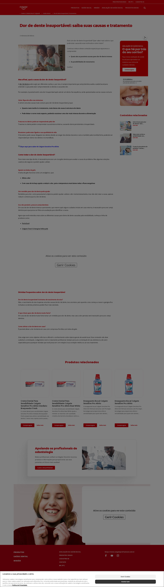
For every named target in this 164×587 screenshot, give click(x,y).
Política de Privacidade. (19, 585)
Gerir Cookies (125, 576)
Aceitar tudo (125, 581)
